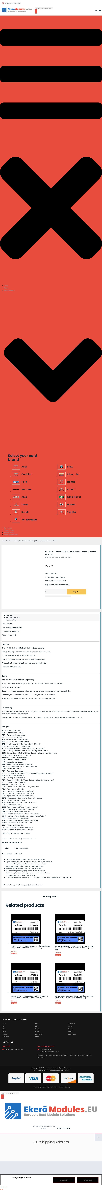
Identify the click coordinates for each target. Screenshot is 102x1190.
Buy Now (76, 592)
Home (4, 541)
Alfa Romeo (10, 541)
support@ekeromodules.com (33, 885)
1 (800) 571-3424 (63, 1128)
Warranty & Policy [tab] (11, 620)
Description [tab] (9, 615)
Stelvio (16, 541)
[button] (51, 149)
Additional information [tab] (12, 617)
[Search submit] (36, 11)
